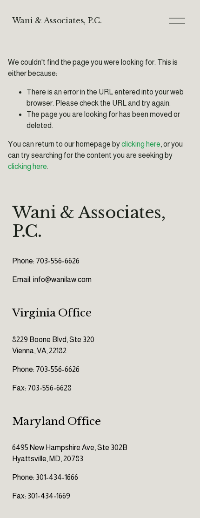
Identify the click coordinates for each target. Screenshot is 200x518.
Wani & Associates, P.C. (57, 20)
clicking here (140, 144)
